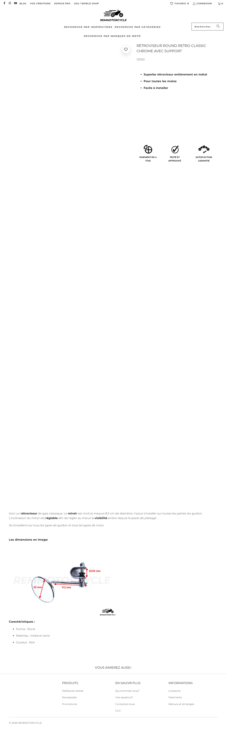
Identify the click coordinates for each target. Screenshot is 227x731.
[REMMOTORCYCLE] (113, 16)
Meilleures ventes (72, 690)
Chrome (155, 122)
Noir (142, 122)
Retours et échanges (181, 704)
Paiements (175, 697)
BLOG (23, 3)
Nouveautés (69, 697)
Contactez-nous (125, 704)
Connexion (204, 3)
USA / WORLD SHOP (86, 3)
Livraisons (174, 690)
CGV (118, 710)
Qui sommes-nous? (127, 690)
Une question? (124, 697)
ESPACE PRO (62, 3)
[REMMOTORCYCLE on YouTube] (15, 3)
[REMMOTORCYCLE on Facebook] (4, 3)
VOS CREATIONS (40, 3)
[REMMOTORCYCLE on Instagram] (9, 3)
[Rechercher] (218, 26)
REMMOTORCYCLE (30, 722)
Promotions (69, 704)
